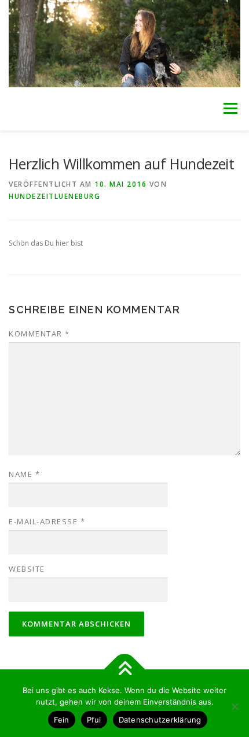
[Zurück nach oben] (124, 669)
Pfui (94, 719)
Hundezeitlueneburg (54, 196)
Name (24, 474)
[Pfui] (234, 706)
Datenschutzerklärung (160, 719)
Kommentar (39, 333)
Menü (229, 109)
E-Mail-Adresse (47, 521)
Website (27, 569)
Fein (61, 719)
